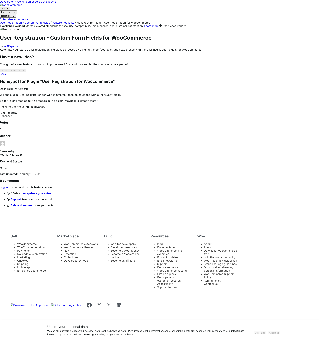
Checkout (23, 260)
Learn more (151, 26)
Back (3, 74)
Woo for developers (123, 244)
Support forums (167, 287)
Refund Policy (212, 280)
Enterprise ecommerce (31, 270)
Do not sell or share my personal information (218, 269)
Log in (4, 187)
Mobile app (24, 267)
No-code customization (32, 254)
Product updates (167, 257)
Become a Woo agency (125, 250)
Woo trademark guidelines (220, 260)
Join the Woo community (219, 257)
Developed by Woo (76, 260)
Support (16, 199)
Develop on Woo (11, 1)
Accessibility (165, 283)
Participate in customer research (169, 279)
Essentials (70, 254)
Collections (71, 257)
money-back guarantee (36, 193)
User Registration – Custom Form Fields (25, 22)
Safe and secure (21, 205)
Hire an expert (31, 1)
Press (207, 247)
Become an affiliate (123, 260)
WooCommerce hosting (172, 270)
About (208, 244)
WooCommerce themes (78, 247)
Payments (23, 250)
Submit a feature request (13, 70)
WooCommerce (27, 244)
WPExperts (11, 46)
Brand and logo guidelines (220, 264)
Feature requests (167, 267)
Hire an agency (166, 274)
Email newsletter (167, 260)
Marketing (23, 257)
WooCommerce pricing (31, 247)
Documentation (166, 247)
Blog (160, 244)
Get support (48, 1)
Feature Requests (63, 22)
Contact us (211, 283)
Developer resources (124, 247)
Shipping (22, 264)
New (67, 250)
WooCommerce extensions (81, 244)
